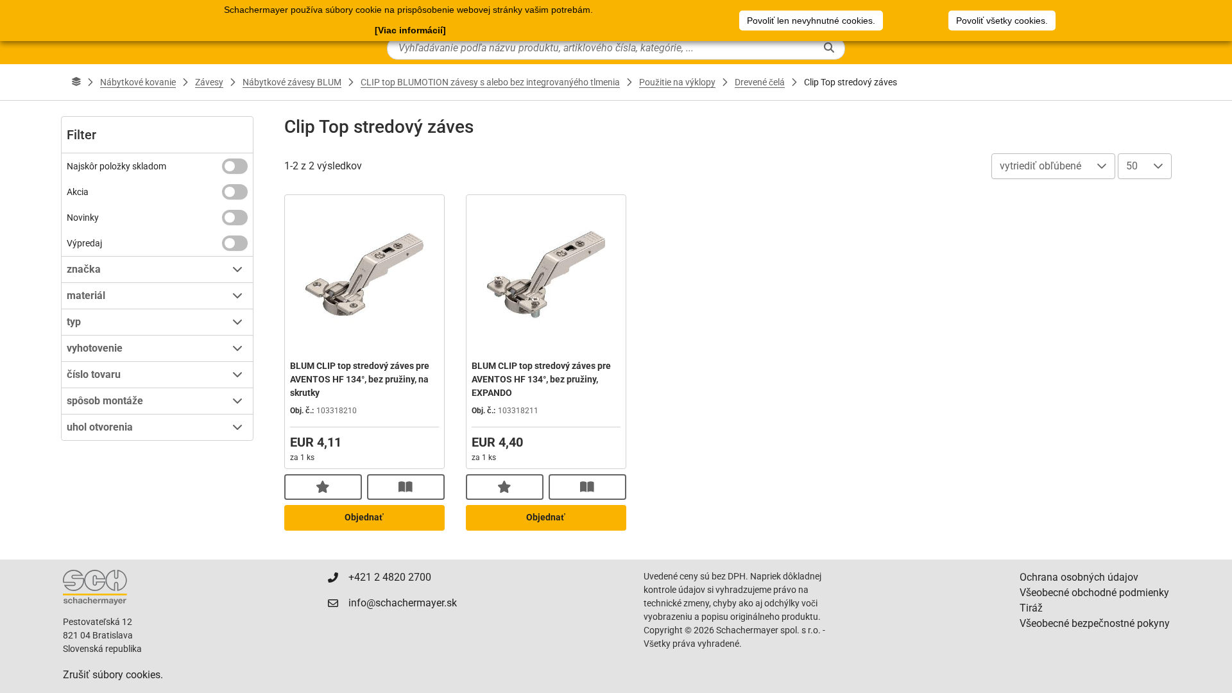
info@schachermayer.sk (402, 603)
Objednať (364, 517)
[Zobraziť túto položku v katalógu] (406, 487)
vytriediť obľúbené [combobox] (1040, 166)
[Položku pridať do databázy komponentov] (323, 487)
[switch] (235, 166)
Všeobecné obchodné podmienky (1094, 592)
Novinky (83, 217)
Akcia (78, 192)
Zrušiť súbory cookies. (113, 675)
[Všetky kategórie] (76, 82)
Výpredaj (84, 243)
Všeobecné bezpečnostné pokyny (1095, 623)
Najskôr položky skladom (116, 166)
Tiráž (1031, 608)
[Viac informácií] (410, 30)
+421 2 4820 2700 (389, 577)
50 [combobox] (1132, 166)
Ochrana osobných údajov (1079, 577)
